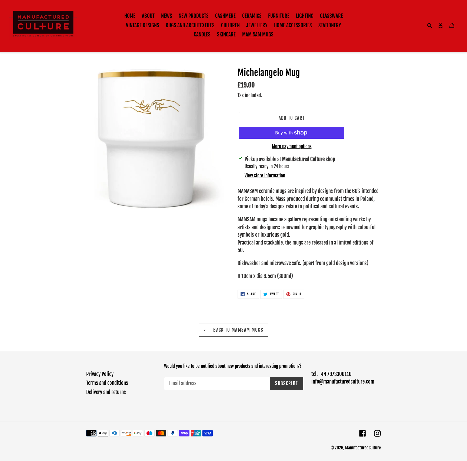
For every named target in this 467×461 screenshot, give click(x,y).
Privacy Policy (100, 374)
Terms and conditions (107, 383)
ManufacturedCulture (363, 447)
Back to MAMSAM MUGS (237, 330)
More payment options (292, 146)
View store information (265, 175)
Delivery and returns (106, 392)
